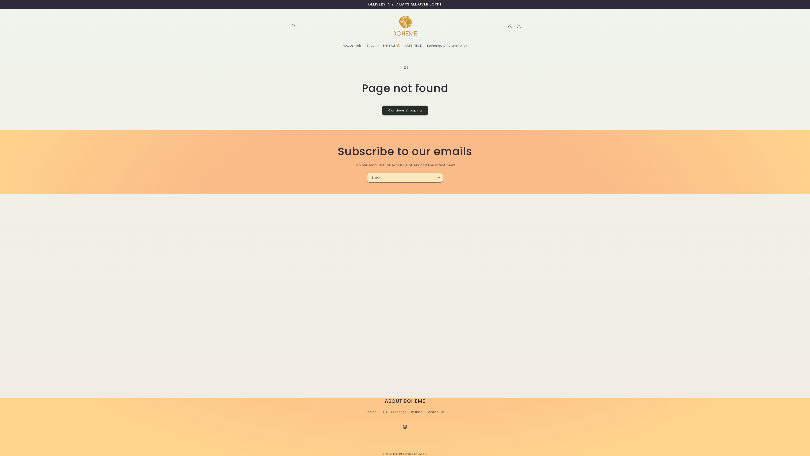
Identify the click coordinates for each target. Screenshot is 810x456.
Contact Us (435, 412)
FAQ (384, 412)
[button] (293, 26)
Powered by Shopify (415, 454)
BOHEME (397, 454)
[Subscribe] (438, 178)
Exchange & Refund (406, 412)
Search (371, 412)
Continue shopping (405, 110)
